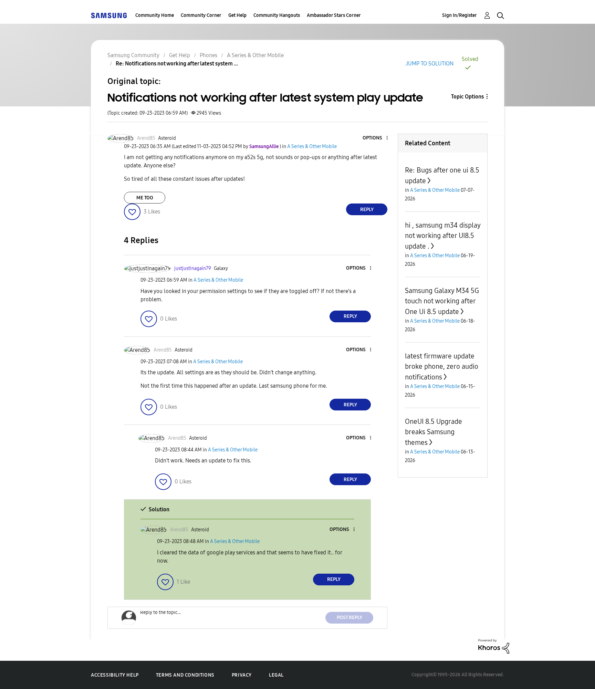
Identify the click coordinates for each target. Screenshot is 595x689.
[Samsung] (109, 15)
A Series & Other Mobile (255, 55)
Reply (367, 209)
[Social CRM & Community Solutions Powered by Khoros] (493, 646)
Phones (208, 55)
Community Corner (201, 15)
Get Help (237, 15)
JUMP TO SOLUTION (429, 63)
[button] (376, 138)
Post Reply (349, 617)
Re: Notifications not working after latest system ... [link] (177, 63)
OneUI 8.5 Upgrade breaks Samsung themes (433, 432)
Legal (276, 675)
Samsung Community (133, 55)
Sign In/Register (459, 15)
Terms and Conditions (185, 675)
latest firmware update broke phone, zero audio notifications (441, 366)
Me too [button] (144, 198)
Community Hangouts (276, 15)
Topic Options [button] (467, 96)
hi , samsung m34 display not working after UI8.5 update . (442, 235)
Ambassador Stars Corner (334, 15)
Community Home (154, 15)
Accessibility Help (115, 675)
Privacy (242, 675)
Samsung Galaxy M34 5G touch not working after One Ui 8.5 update (442, 301)
